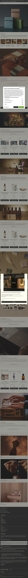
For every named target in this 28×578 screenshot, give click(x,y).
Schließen (26, 274)
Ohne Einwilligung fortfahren (21, 87)
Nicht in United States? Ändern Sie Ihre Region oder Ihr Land (8, 298)
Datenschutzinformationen (7, 97)
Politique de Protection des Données (14, 97)
